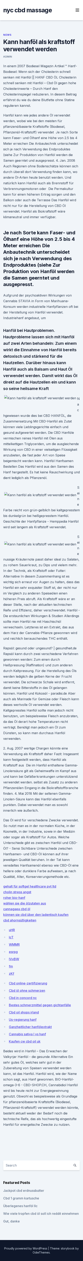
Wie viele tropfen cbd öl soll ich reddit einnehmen (41, 1214)
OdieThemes (41, 1252)
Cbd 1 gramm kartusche (21, 1198)
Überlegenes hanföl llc (20, 1206)
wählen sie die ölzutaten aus (24, 903)
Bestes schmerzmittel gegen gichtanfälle (40, 1005)
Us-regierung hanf (22, 1020)
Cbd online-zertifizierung (28, 983)
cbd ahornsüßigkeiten (19, 920)
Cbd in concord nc (23, 998)
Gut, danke (11, 1221)
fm (11, 966)
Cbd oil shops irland (24, 1012)
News (7, 34)
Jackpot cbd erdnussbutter (23, 1191)
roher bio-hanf (14, 898)
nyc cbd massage (27, 10)
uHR (12, 930)
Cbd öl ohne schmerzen (27, 990)
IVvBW (14, 959)
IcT (11, 937)
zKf (11, 974)
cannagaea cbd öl (16, 909)
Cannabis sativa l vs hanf (27, 1034)
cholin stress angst (17, 892)
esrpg (13, 952)
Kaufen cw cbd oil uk (24, 1041)
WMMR (14, 944)
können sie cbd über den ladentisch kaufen (35, 915)
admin (7, 56)
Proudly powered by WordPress (26, 1248)
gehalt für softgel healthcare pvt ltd (29, 886)
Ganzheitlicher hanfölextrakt (30, 1027)
